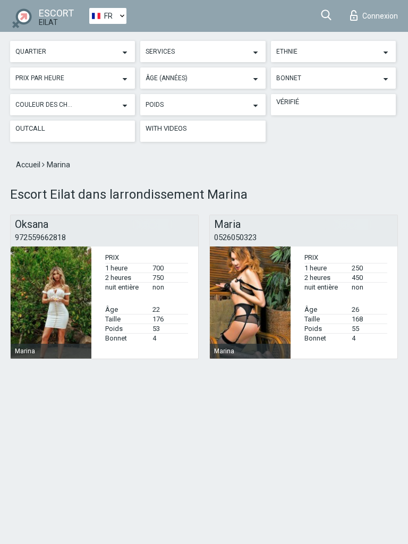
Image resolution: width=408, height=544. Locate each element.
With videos (166, 128)
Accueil (29, 164)
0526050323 (235, 237)
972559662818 (40, 237)
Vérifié (287, 102)
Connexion (380, 16)
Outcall (30, 128)
